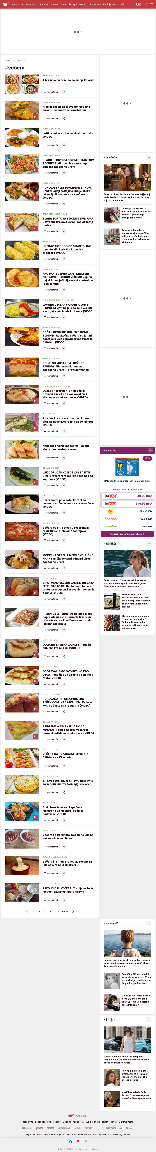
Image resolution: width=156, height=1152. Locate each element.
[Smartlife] (111, 1128)
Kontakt (66, 1134)
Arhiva (65, 912)
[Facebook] (71, 1142)
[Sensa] (88, 1128)
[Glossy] (130, 1128)
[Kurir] (39, 1128)
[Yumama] (64, 1128)
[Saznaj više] (148, 157)
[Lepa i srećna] (77, 1128)
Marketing (117, 1134)
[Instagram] (78, 1142)
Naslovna (9, 60)
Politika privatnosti (102, 1134)
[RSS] (85, 1142)
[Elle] (99, 1128)
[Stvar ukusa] (12, 4)
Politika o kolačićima (81, 1134)
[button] (51, 91)
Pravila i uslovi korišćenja (49, 1134)
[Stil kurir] (120, 1128)
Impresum (30, 1134)
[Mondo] (27, 1128)
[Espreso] (50, 1128)
